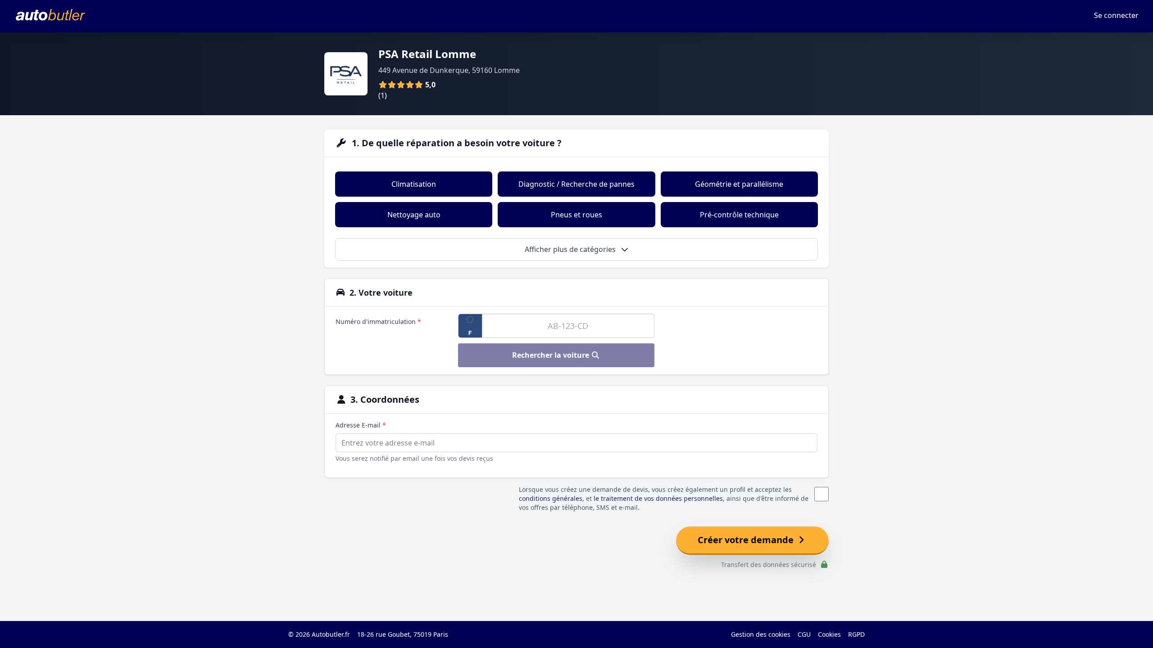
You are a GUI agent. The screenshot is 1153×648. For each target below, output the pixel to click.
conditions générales (550, 498)
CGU (804, 634)
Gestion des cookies (760, 634)
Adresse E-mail (361, 425)
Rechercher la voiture (551, 355)
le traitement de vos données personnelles (658, 498)
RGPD (856, 634)
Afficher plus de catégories (571, 249)
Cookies (829, 634)
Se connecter (1116, 15)
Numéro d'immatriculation (378, 321)
